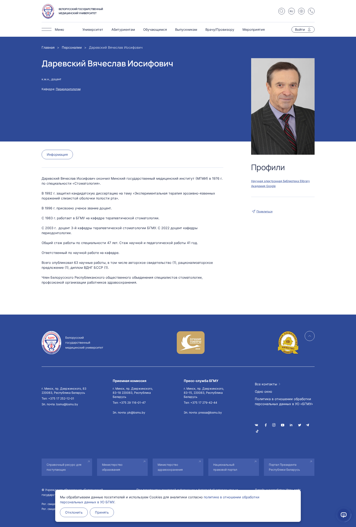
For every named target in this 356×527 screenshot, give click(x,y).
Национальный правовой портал (225, 467)
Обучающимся (155, 29)
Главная (48, 47)
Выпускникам (186, 29)
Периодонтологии (68, 89)
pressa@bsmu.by (210, 412)
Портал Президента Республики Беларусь (284, 467)
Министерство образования (112, 467)
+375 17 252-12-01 (61, 398)
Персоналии (72, 47)
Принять (102, 512)
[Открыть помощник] (343, 514)
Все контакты (266, 384)
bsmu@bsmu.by (67, 404)
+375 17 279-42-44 (203, 402)
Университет (92, 29)
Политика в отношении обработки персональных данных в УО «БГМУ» (284, 401)
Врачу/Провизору (219, 29)
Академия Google (263, 186)
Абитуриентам (123, 29)
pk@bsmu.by (136, 412)
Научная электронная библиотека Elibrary (280, 181)
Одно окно (263, 391)
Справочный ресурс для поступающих (64, 467)
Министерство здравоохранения (170, 467)
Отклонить (74, 512)
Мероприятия (253, 29)
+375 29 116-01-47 (132, 402)
